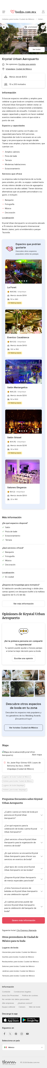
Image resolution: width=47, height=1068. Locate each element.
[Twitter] (10, 1033)
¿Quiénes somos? (25, 1003)
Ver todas (37, 49)
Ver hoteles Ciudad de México (23, 727)
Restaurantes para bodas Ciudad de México (20, 962)
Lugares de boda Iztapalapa (13, 785)
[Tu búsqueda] (4, 27)
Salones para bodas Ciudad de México (18, 966)
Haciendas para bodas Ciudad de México (19, 952)
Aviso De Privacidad (10, 995)
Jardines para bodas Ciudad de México (18, 971)
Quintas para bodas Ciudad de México (18, 957)
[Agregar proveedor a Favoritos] (43, 27)
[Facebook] (4, 1033)
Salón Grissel (14, 437)
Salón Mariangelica (17, 387)
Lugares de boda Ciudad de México (16, 777)
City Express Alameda (26, 930)
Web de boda (34, 1007)
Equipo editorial (8, 1007)
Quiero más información (23, 920)
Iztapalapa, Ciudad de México (19, 69)
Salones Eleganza (16, 487)
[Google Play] (30, 1022)
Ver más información (23, 603)
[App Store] (11, 1022)
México (11, 1047)
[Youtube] (27, 1033)
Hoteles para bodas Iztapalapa (14, 790)
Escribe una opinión (23, 658)
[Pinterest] (16, 1033)
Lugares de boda (10, 947)
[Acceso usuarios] (43, 11)
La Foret (11, 287)
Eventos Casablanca (18, 337)
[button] (23, 644)
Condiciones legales (22, 992)
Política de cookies (30, 995)
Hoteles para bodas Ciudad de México (18, 19)
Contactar (6, 992)
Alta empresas (8, 1003)
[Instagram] (21, 1033)
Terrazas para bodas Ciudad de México (18, 976)
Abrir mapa (37, 754)
